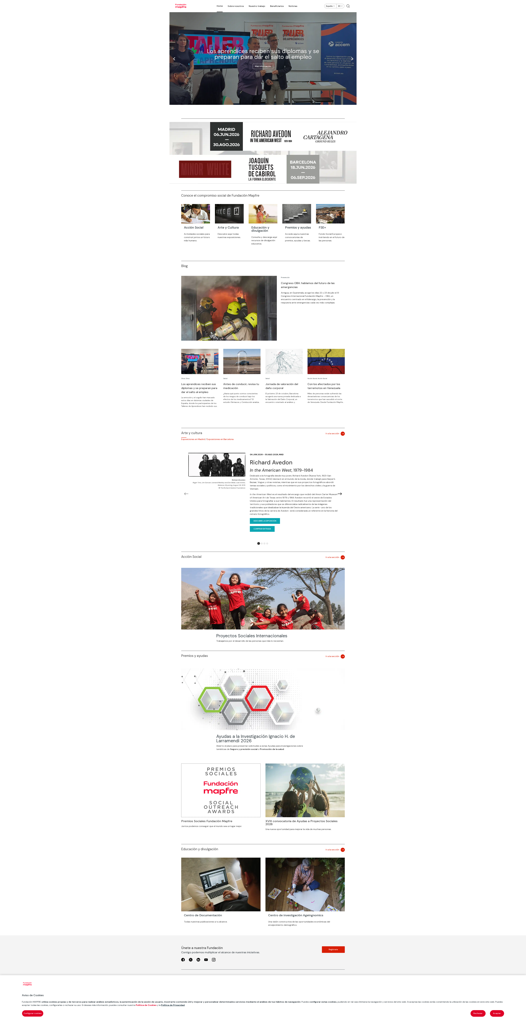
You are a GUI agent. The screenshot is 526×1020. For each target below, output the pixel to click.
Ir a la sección (332, 433)
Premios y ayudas (298, 227)
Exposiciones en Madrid (193, 439)
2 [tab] (262, 543)
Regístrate (333, 949)
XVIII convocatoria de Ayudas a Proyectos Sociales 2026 (301, 822)
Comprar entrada (262, 529)
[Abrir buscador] (348, 6)
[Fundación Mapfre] (180, 6)
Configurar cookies (33, 1013)
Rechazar (478, 1013)
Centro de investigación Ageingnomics (295, 915)
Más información (263, 66)
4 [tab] (267, 543)
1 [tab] (258, 543)
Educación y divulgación (260, 229)
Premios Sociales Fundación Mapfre (206, 821)
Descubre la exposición (265, 521)
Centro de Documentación (203, 915)
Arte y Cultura (228, 227)
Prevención (285, 277)
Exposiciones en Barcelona (220, 439)
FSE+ (322, 227)
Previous (186, 494)
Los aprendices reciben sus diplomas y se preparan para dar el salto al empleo (263, 54)
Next (339, 494)
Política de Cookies (146, 1005)
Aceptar (497, 1013)
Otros (183, 378)
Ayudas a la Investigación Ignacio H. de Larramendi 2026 (255, 738)
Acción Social (193, 227)
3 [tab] (264, 543)
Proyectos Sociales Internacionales (251, 636)
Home (220, 6)
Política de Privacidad (173, 1005)
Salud (225, 378)
